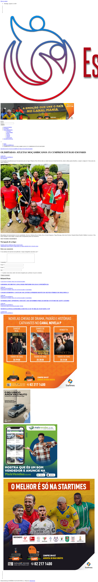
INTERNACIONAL (8, 139)
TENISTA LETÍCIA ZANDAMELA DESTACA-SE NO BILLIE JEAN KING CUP (25, 309)
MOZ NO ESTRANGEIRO (26, 148)
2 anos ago (3, 155)
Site (1, 270)
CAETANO (3, 281)
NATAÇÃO (9, 137)
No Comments (4, 158)
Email (2, 267)
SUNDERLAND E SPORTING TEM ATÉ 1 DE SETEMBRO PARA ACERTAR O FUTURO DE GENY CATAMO (35, 300)
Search (2, 121)
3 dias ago (3, 303)
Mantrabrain (32, 580)
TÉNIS (21, 306)
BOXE (8, 133)
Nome (2, 264)
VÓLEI (8, 136)
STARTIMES (28, 289)
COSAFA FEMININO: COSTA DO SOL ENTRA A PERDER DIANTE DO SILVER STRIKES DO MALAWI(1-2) (35, 292)
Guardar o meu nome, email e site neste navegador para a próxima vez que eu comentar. (22, 272)
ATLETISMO (9, 132)
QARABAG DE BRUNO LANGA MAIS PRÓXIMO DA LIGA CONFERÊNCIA (25, 284)
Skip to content (4, 1)
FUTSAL (8, 131)
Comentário (4, 262)
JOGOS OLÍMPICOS (14, 148)
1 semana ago (4, 311)
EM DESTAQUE (5, 148)
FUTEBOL (6, 128)
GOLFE (8, 135)
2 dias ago (3, 287)
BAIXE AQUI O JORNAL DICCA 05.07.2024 (12, 245)
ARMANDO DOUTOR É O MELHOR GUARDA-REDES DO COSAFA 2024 (19, 246)
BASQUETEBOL (7, 127)
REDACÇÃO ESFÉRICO (7, 157)
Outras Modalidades (8, 129)
